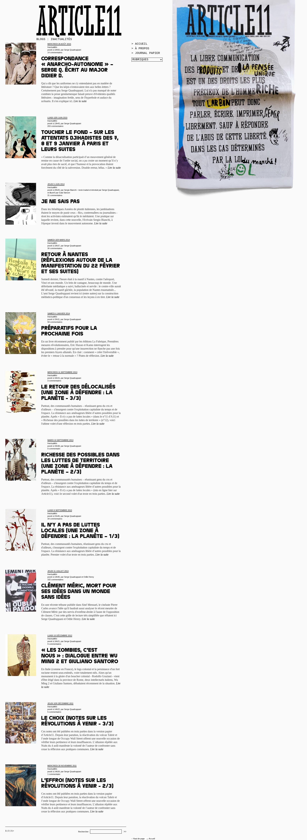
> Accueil (139, 44)
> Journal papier (145, 53)
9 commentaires (54, 644)
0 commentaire (53, 449)
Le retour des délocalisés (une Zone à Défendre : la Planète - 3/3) (78, 393)
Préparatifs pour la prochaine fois (69, 331)
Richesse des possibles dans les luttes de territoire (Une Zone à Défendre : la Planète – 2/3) (80, 464)
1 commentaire (53, 774)
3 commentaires (54, 381)
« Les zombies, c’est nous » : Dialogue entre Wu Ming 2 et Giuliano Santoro (79, 656)
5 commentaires (54, 712)
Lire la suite (80, 101)
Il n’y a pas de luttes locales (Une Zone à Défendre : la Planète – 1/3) (80, 531)
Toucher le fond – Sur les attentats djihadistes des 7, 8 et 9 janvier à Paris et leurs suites (80, 141)
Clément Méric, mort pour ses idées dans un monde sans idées (78, 592)
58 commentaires (54, 322)
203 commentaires (55, 126)
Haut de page (139, 839)
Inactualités (52, 47)
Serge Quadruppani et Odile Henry (79, 577)
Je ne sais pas (60, 202)
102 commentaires (55, 580)
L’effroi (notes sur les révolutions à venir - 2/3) (77, 783)
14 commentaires (54, 52)
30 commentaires (54, 248)
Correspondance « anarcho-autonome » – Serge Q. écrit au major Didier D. (77, 67)
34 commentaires (54, 519)
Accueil (152, 839)
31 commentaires (54, 195)
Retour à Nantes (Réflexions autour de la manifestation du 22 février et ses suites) (80, 263)
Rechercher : (84, 832)
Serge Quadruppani (72, 50)
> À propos (140, 48)
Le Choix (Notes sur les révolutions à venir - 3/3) (77, 721)
